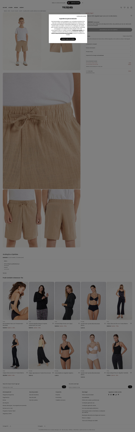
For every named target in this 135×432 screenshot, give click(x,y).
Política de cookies (77, 30)
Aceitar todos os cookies (68, 39)
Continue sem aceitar (81, 16)
